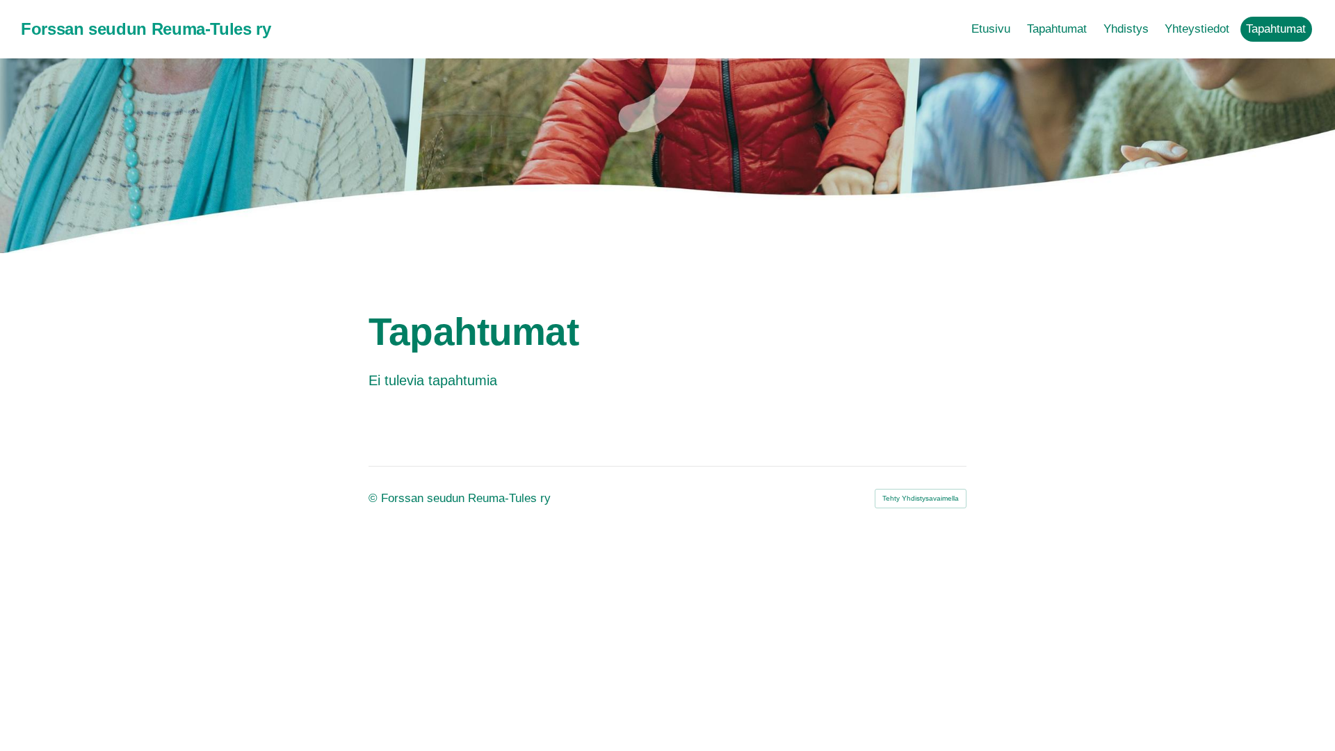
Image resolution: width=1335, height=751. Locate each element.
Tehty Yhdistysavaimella (920, 498)
